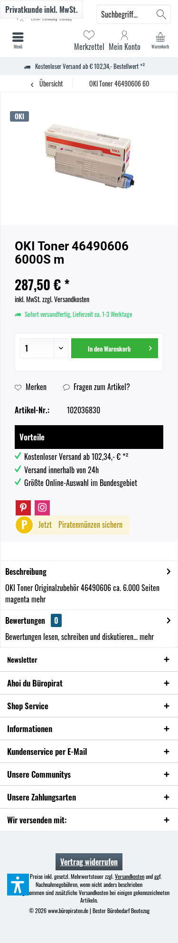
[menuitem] (160, 40)
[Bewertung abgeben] (89, 272)
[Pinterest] (23, 507)
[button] (18, 884)
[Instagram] (42, 507)
